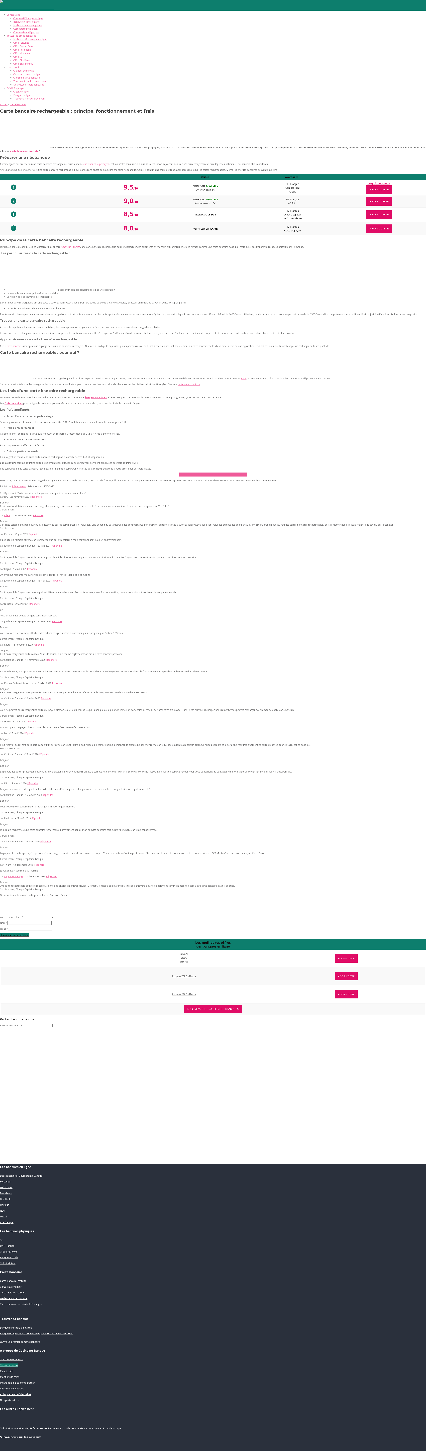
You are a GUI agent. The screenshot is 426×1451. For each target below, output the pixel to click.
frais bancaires (13, 403)
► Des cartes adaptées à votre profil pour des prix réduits (213, 474)
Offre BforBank (21, 60)
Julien (7, 515)
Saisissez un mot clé (11, 1025)
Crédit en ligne (21, 91)
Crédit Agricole (8, 1251)
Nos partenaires (9, 1400)
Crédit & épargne (16, 88)
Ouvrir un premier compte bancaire (20, 1341)
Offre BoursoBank (23, 46)
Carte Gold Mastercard (13, 1292)
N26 (2, 1210)
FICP (243, 378)
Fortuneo (5, 1181)
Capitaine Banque (13, 876)
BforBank (5, 1199)
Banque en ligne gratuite (26, 21)
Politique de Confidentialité (15, 1394)
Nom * (3, 922)
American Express (70, 246)
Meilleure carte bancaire (13, 1298)
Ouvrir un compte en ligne (27, 74)
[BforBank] (51, 956)
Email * (4, 928)
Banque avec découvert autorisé (54, 1333)
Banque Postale (9, 1257)
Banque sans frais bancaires (16, 1327)
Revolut (4, 1204)
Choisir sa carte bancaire (26, 77)
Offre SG (17, 56)
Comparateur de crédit (25, 28)
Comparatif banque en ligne (28, 18)
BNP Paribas (7, 1245)
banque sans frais (96, 397)
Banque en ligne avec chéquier (17, 1333)
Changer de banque (23, 70)
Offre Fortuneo (21, 42)
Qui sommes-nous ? (11, 1359)
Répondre (36, 496)
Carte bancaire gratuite (13, 1280)
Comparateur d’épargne (26, 32)
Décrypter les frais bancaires (28, 84)
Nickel (3, 1216)
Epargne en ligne (22, 95)
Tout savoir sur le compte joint (30, 81)
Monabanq (6, 1193)
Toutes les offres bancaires (21, 35)
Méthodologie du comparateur (17, 1382)
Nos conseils (13, 67)
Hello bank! (6, 1187)
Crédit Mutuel (7, 1263)
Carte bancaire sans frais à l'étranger (21, 1304)
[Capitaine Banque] (27, 8)
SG (1, 1240)
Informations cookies (12, 1388)
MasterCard (205, 214)
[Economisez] (22, 1125)
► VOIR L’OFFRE (379, 189)
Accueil (3, 104)
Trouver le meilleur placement (29, 98)
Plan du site (6, 1371)
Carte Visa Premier (11, 1286)
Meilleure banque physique (27, 25)
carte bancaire (14, 346)
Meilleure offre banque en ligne (30, 39)
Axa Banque (6, 1222)
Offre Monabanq (22, 53)
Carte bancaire (18, 104)
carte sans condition (189, 384)
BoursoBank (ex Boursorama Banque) (21, 1175)
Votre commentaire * (11, 917)
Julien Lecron (19, 486)
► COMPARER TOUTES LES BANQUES (213, 1009)
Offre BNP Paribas (23, 63)
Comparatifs (13, 14)
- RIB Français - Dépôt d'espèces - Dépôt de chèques (291, 214)
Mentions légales (9, 1376)
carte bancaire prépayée (96, 164)
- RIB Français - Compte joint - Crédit (292, 187)
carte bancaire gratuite (24, 151)
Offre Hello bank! (22, 49)
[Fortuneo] (50, 992)
